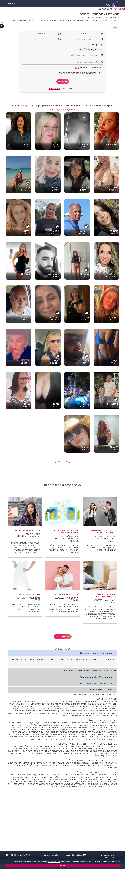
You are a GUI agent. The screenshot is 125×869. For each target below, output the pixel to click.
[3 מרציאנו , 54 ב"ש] (106, 390)
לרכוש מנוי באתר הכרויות (29, 594)
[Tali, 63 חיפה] (18, 390)
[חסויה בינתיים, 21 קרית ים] (106, 174)
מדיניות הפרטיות (54, 862)
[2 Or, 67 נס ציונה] (48, 347)
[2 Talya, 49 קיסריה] (48, 217)
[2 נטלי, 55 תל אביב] (48, 304)
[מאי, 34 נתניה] (48, 131)
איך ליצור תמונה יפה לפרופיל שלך (25, 530)
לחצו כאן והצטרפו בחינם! (23, 106)
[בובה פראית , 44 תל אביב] (18, 347)
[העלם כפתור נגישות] (3, 22)
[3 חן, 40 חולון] (77, 347)
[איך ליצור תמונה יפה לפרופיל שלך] (25, 511)
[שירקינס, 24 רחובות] (106, 304)
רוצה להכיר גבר (41, 39)
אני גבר (84, 34)
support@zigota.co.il (75, 855)
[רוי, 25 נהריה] (106, 347)
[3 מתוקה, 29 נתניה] (77, 261)
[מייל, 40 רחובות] (77, 174)
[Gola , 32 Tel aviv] (77, 131)
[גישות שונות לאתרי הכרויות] (62, 575)
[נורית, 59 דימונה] (48, 174)
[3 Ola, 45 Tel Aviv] (18, 174)
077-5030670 (108, 857)
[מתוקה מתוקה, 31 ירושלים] (106, 131)
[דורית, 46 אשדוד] (106, 217)
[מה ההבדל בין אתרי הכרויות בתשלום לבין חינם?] (62, 511)
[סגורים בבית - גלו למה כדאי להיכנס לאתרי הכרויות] (100, 575)
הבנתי (62, 865)
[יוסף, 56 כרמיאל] (18, 304)
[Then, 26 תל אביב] (106, 434)
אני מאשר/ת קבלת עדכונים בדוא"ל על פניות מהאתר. (80, 73)
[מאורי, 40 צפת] (48, 261)
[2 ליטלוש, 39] (18, 261)
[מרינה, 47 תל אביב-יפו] (106, 261)
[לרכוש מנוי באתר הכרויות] (25, 575)
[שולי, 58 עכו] (18, 131)
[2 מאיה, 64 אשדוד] (77, 304)
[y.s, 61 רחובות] (77, 390)
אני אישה (41, 34)
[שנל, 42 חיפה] (48, 390)
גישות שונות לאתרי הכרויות (66, 594)
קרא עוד (115, 28)
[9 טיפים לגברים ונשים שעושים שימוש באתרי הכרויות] (100, 511)
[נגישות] (2, 26)
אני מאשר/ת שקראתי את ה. (88, 68)
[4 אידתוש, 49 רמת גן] (18, 217)
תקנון (77, 68)
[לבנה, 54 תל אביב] (77, 434)
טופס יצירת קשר (49, 855)
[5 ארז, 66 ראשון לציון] (77, 217)
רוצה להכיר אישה (84, 39)
